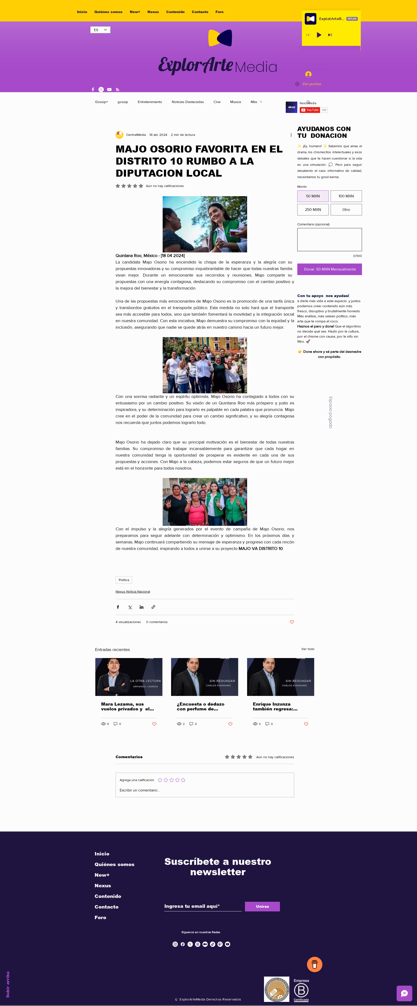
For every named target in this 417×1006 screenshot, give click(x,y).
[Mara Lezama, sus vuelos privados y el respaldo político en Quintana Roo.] (128, 677)
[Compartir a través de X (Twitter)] (129, 607)
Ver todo (307, 649)
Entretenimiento (150, 102)
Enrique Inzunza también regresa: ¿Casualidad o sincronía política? (275, 706)
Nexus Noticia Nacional (133, 591)
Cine (217, 102)
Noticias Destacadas (188, 102)
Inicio (102, 853)
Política (124, 580)
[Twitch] (220, 944)
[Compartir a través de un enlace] (153, 607)
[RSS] (117, 89)
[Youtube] (227, 944)
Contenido (108, 896)
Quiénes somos (114, 864)
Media (256, 67)
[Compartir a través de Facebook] (118, 607)
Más (254, 102)
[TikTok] (212, 944)
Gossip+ (101, 102)
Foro (100, 917)
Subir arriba (8, 984)
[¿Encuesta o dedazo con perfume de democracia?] (204, 677)
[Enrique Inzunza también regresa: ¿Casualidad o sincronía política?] (280, 677)
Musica (235, 102)
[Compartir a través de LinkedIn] (141, 607)
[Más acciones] (291, 135)
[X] (101, 89)
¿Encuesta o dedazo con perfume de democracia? (200, 706)
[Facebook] (93, 89)
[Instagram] (175, 944)
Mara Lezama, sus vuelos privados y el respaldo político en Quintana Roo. (125, 706)
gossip (123, 102)
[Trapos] (197, 944)
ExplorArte (195, 64)
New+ (102, 875)
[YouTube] (109, 89)
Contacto (106, 906)
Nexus (103, 885)
